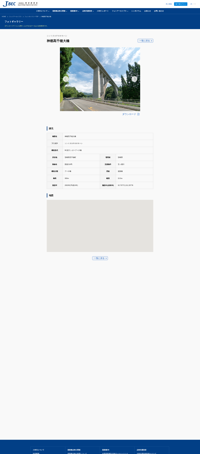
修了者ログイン (180, 4)
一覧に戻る (144, 41)
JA (191, 4)
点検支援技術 (87, 11)
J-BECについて (42, 11)
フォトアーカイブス (119, 11)
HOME (4, 16)
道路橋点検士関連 (58, 11)
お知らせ (147, 11)
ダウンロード (129, 114)
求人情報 (169, 4)
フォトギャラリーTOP (31, 16)
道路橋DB (73, 11)
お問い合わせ (159, 11)
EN (195, 4)
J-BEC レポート (103, 11)
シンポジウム (136, 11)
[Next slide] (134, 79)
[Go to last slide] (66, 79)
